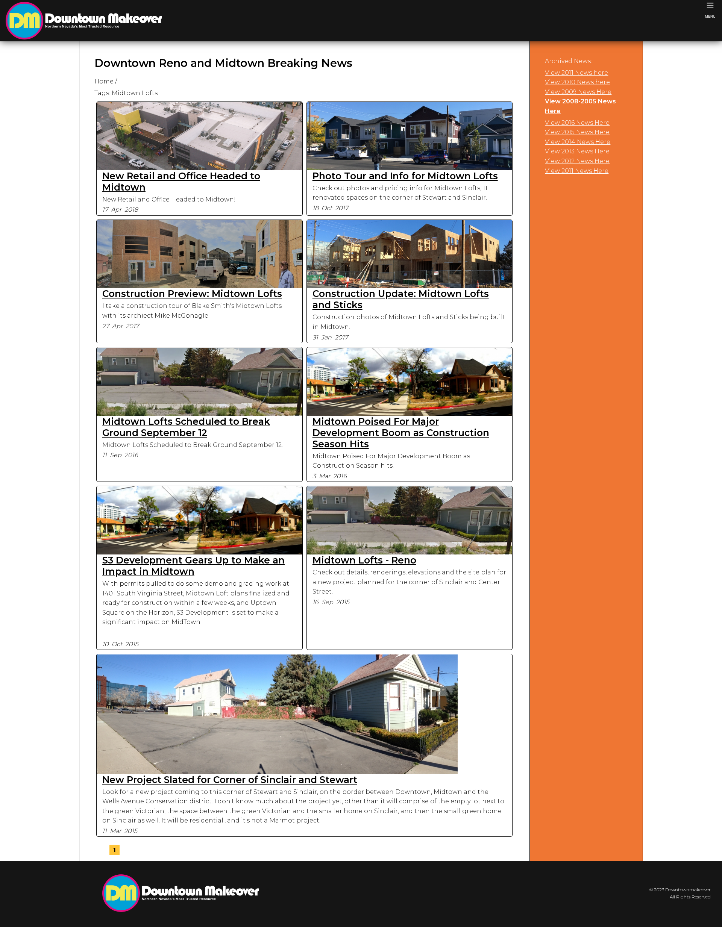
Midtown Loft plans (217, 593)
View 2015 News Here (577, 132)
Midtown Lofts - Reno (364, 560)
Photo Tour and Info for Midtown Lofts (405, 176)
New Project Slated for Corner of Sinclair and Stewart (229, 779)
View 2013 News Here (577, 151)
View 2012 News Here (577, 161)
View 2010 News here (577, 82)
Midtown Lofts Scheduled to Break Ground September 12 (186, 427)
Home (104, 81)
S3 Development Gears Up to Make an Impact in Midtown (193, 565)
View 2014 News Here (577, 141)
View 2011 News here (576, 72)
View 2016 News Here (577, 122)
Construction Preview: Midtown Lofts (192, 293)
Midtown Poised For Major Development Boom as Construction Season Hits (400, 433)
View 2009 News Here (578, 91)
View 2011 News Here (576, 170)
